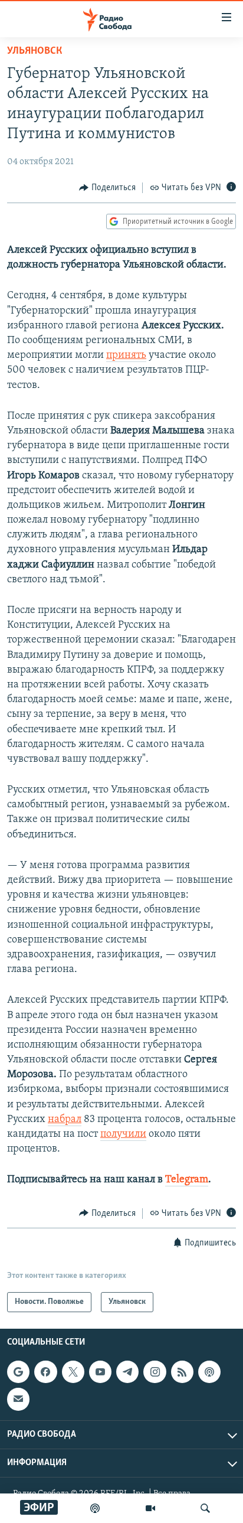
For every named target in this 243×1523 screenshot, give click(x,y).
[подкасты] (95, 1508)
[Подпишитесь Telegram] (127, 1372)
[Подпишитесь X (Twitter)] (73, 1372)
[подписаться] (18, 1399)
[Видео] (150, 1508)
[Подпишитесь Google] (18, 1372)
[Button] (107, 187)
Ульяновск (35, 51)
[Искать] (205, 1508)
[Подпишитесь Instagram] (154, 1372)
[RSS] (182, 1372)
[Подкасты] (209, 1372)
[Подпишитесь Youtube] (100, 1372)
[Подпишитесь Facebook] (45, 1372)
